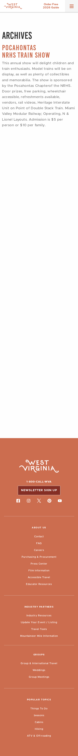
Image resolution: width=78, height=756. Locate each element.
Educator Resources (39, 584)
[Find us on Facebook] (18, 500)
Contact (39, 536)
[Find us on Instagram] (29, 500)
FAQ (39, 543)
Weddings (39, 670)
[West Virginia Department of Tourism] (13, 6)
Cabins (39, 722)
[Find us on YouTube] (60, 500)
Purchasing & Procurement (39, 557)
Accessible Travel (39, 577)
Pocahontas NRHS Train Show (26, 51)
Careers (39, 550)
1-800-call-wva (39, 482)
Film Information (39, 570)
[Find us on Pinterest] (49, 500)
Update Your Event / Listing (39, 622)
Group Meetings (39, 677)
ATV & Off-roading (39, 736)
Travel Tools (39, 629)
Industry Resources (39, 615)
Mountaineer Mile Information (39, 636)
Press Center (39, 564)
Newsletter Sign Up (39, 490)
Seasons (39, 715)
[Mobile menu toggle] (72, 7)
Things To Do (39, 708)
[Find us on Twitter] (39, 500)
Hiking (39, 729)
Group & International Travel (39, 663)
